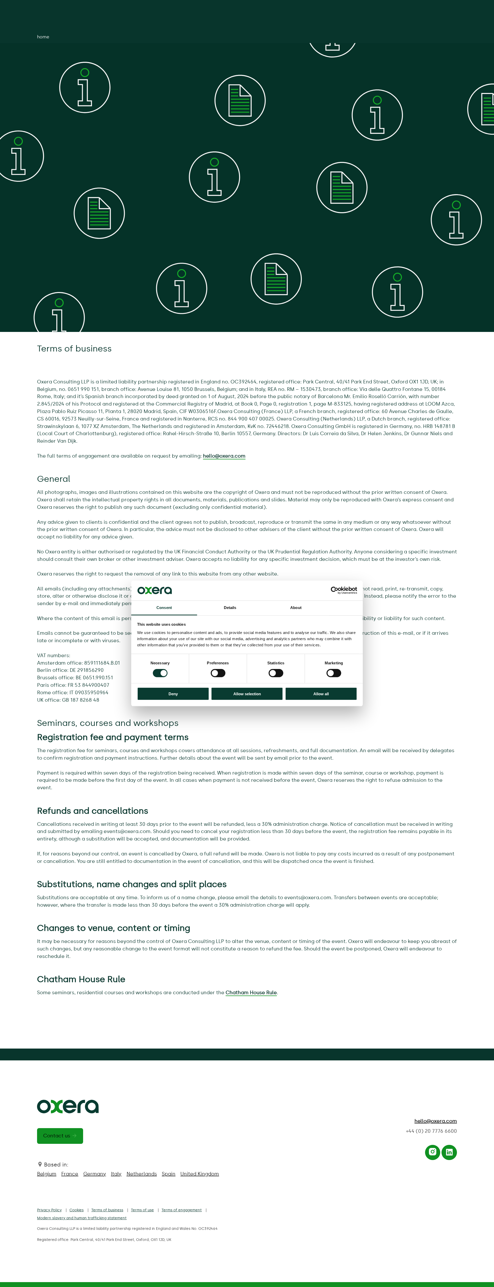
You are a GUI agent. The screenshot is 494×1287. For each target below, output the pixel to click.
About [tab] (296, 607)
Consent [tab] (164, 607)
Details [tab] (230, 607)
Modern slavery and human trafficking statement (82, 1218)
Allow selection (247, 693)
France (69, 1174)
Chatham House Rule (251, 993)
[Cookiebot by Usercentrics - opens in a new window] (334, 590)
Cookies (76, 1210)
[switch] (218, 673)
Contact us (56, 1136)
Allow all (321, 693)
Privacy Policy (49, 1210)
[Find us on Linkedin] (449, 1154)
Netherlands (142, 1174)
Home (43, 36)
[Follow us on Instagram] (432, 1154)
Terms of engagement (182, 1210)
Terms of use (142, 1210)
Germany (94, 1174)
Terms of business (107, 1210)
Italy (116, 1174)
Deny (173, 693)
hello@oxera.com (224, 456)
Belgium (46, 1174)
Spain (168, 1174)
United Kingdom (199, 1174)
